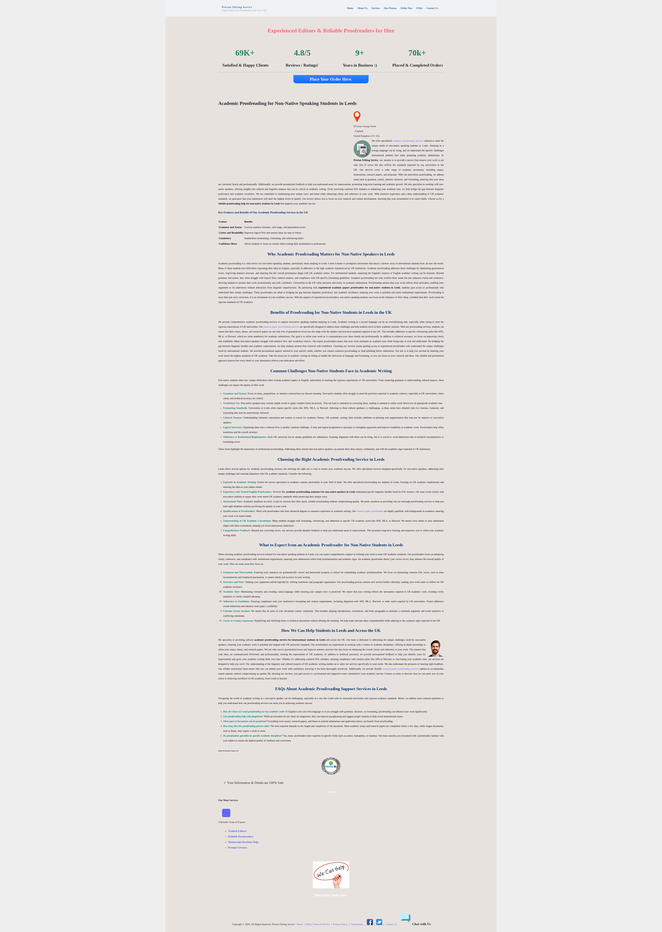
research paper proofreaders (370, 511)
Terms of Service (321, 924)
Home (300, 924)
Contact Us (391, 924)
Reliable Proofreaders (240, 836)
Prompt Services (237, 847)
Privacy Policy (340, 924)
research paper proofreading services (281, 327)
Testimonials (357, 924)
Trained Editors (237, 831)
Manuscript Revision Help (243, 842)
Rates (308, 924)
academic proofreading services (408, 141)
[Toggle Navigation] (226, 813)
